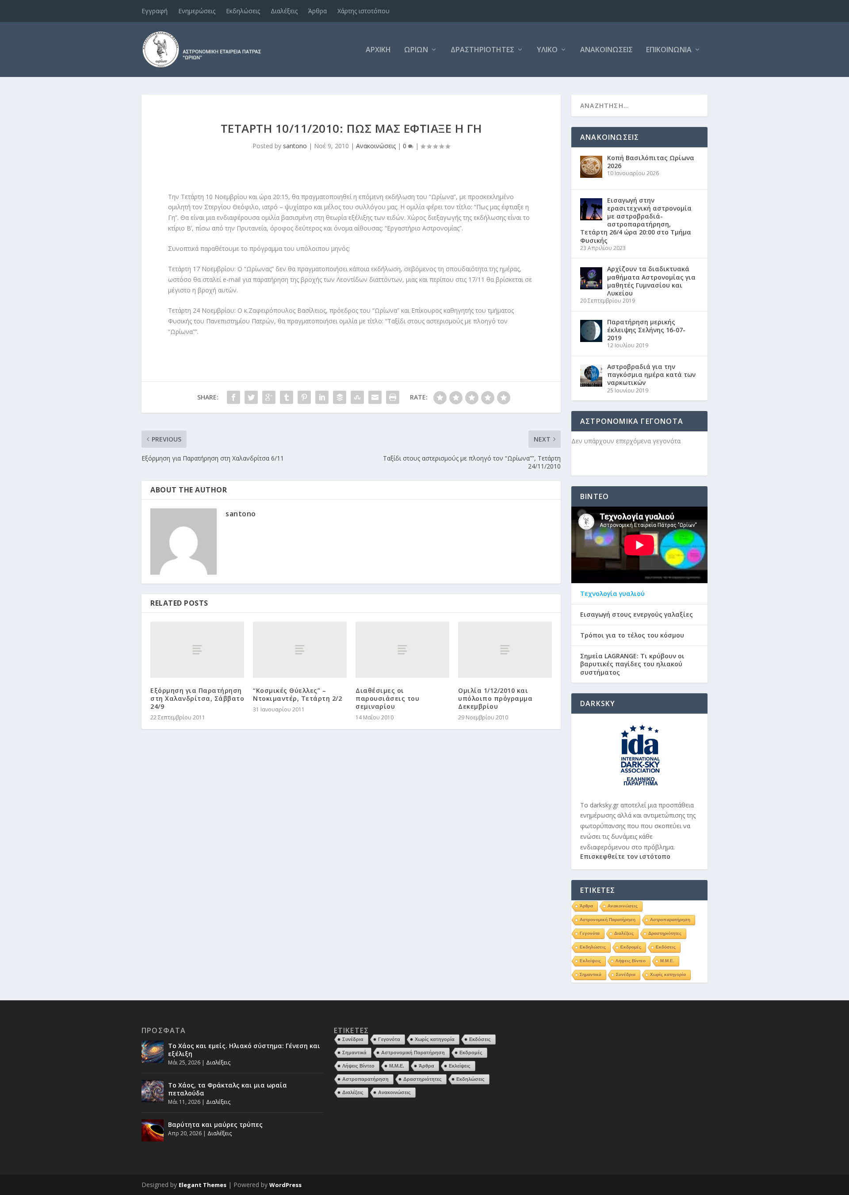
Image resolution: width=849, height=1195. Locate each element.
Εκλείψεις (590, 960)
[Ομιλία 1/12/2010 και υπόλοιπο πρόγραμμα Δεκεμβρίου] (505, 650)
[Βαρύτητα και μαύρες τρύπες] (153, 1130)
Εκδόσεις (666, 947)
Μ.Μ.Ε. (667, 960)
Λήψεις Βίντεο (631, 960)
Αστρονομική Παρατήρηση (607, 919)
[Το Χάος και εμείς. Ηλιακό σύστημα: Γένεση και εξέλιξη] (153, 1052)
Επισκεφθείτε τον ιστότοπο (625, 856)
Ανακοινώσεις (606, 50)
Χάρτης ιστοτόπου (363, 11)
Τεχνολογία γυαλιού (612, 594)
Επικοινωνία (669, 50)
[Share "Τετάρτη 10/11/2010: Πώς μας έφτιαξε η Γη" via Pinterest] (304, 397)
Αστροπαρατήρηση (670, 919)
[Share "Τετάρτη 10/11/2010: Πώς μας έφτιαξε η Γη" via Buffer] (339, 397)
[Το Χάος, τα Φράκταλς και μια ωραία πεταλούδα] (153, 1091)
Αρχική (378, 50)
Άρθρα (317, 11)
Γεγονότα (590, 933)
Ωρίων (416, 50)
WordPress (285, 1185)
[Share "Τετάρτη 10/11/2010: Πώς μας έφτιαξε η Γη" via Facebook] (233, 397)
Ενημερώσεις (196, 11)
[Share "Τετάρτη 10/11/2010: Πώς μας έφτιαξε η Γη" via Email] (375, 397)
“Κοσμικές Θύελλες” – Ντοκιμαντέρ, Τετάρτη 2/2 (297, 694)
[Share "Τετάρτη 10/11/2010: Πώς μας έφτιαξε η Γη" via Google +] (269, 397)
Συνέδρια (625, 974)
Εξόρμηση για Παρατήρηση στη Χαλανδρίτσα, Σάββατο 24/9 (197, 698)
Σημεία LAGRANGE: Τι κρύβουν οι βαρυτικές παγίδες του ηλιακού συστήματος (632, 664)
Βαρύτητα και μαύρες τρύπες (215, 1124)
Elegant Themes (202, 1185)
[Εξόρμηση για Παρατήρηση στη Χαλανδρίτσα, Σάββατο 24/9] (197, 650)
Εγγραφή (155, 11)
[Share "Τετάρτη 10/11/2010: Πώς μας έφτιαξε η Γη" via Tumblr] (286, 397)
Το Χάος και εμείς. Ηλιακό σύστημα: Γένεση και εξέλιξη (244, 1049)
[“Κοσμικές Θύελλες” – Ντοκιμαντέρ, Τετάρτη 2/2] (300, 650)
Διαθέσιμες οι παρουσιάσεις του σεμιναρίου (387, 698)
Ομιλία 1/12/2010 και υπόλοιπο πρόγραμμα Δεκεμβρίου (495, 698)
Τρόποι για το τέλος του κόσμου (632, 635)
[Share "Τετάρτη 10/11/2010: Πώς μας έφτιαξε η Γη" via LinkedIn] (322, 397)
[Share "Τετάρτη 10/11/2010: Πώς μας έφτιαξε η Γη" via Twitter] (251, 397)
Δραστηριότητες (482, 50)
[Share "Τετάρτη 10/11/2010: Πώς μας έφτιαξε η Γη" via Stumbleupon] (357, 397)
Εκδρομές (630, 947)
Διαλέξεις (284, 11)
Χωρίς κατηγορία (668, 974)
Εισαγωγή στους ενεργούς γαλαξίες (636, 615)
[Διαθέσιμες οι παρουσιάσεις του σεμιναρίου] (402, 650)
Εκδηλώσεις (243, 11)
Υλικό (547, 50)
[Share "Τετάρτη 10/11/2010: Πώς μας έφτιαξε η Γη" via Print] (393, 397)
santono (295, 146)
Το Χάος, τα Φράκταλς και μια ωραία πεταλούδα (227, 1089)
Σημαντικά (590, 974)
